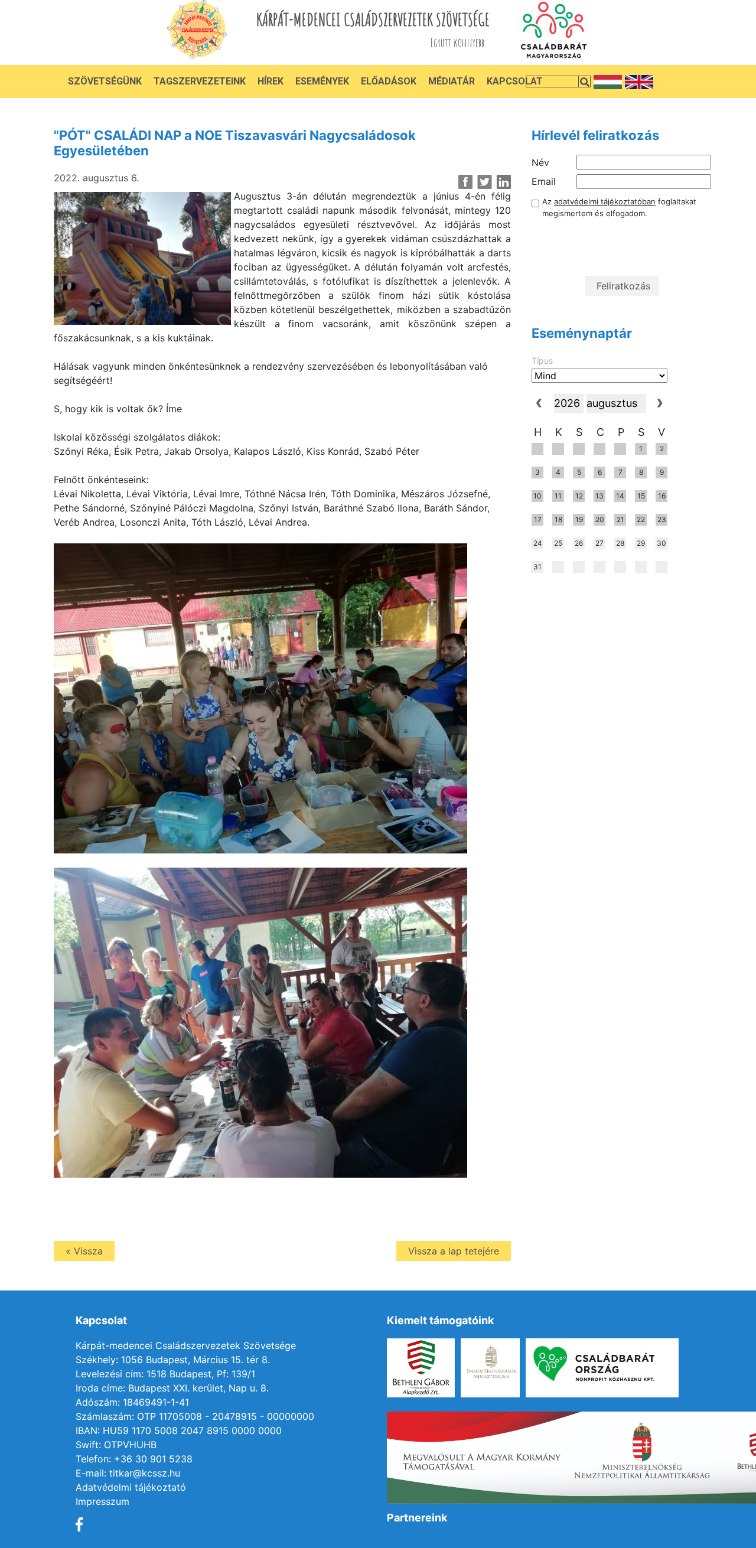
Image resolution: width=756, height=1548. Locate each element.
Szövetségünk (105, 81)
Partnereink (417, 1517)
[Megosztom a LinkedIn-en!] (503, 182)
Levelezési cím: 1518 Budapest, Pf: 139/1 (165, 1374)
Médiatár (451, 81)
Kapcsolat (515, 81)
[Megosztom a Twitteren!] (484, 182)
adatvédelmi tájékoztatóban (605, 201)
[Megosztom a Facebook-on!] (465, 182)
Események (322, 81)
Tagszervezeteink (200, 81)
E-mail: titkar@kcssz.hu (128, 1473)
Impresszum (102, 1501)
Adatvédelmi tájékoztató (131, 1487)
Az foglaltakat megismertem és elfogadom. (619, 207)
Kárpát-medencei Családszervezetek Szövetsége (186, 1345)
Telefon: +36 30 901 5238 (134, 1459)
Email (544, 181)
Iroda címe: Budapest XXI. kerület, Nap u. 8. (172, 1388)
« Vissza (84, 1251)
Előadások (388, 81)
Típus (542, 361)
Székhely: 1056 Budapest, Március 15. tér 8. (173, 1360)
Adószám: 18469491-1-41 (132, 1402)
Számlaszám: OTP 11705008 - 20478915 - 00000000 (195, 1416)
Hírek (271, 81)
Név (540, 162)
